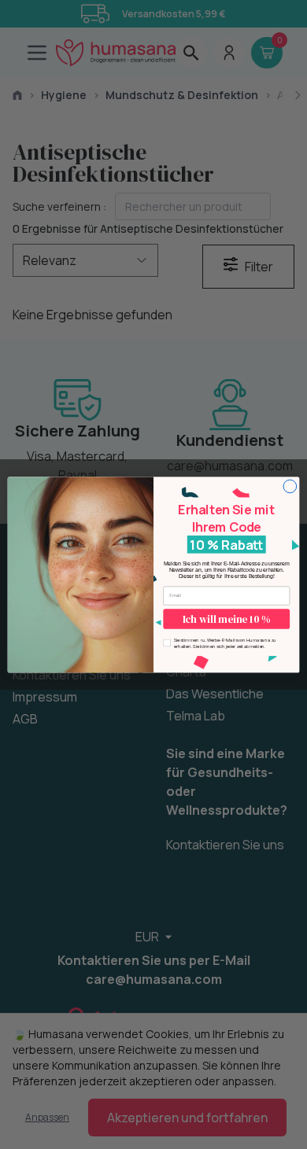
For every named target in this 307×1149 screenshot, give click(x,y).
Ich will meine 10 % (226, 619)
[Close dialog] (290, 486)
